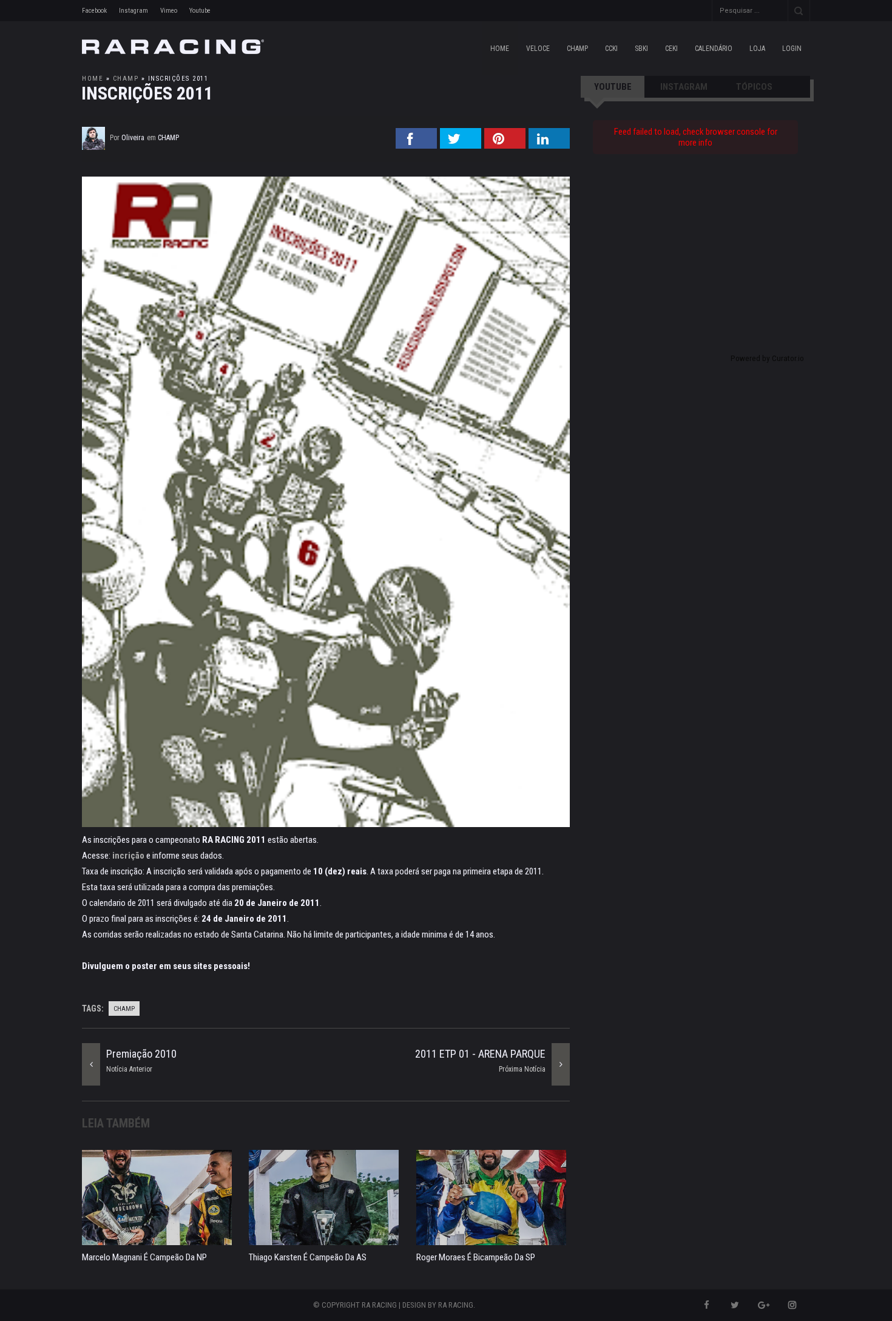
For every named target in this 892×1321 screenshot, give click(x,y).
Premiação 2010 (141, 1053)
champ (126, 79)
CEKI (671, 48)
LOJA (757, 48)
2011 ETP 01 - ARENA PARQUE (480, 1053)
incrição (128, 855)
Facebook (94, 11)
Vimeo (168, 11)
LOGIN (792, 48)
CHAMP (577, 48)
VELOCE (538, 48)
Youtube (200, 11)
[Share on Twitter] (460, 145)
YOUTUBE (613, 86)
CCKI (611, 48)
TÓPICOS (754, 86)
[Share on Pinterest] (504, 145)
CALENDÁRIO (713, 48)
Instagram (133, 11)
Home (499, 48)
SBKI (641, 48)
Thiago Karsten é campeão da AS (308, 1257)
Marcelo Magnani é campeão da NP (144, 1257)
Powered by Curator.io (767, 358)
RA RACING (455, 1304)
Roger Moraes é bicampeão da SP (475, 1257)
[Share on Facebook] (416, 145)
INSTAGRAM (684, 86)
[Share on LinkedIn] (549, 145)
